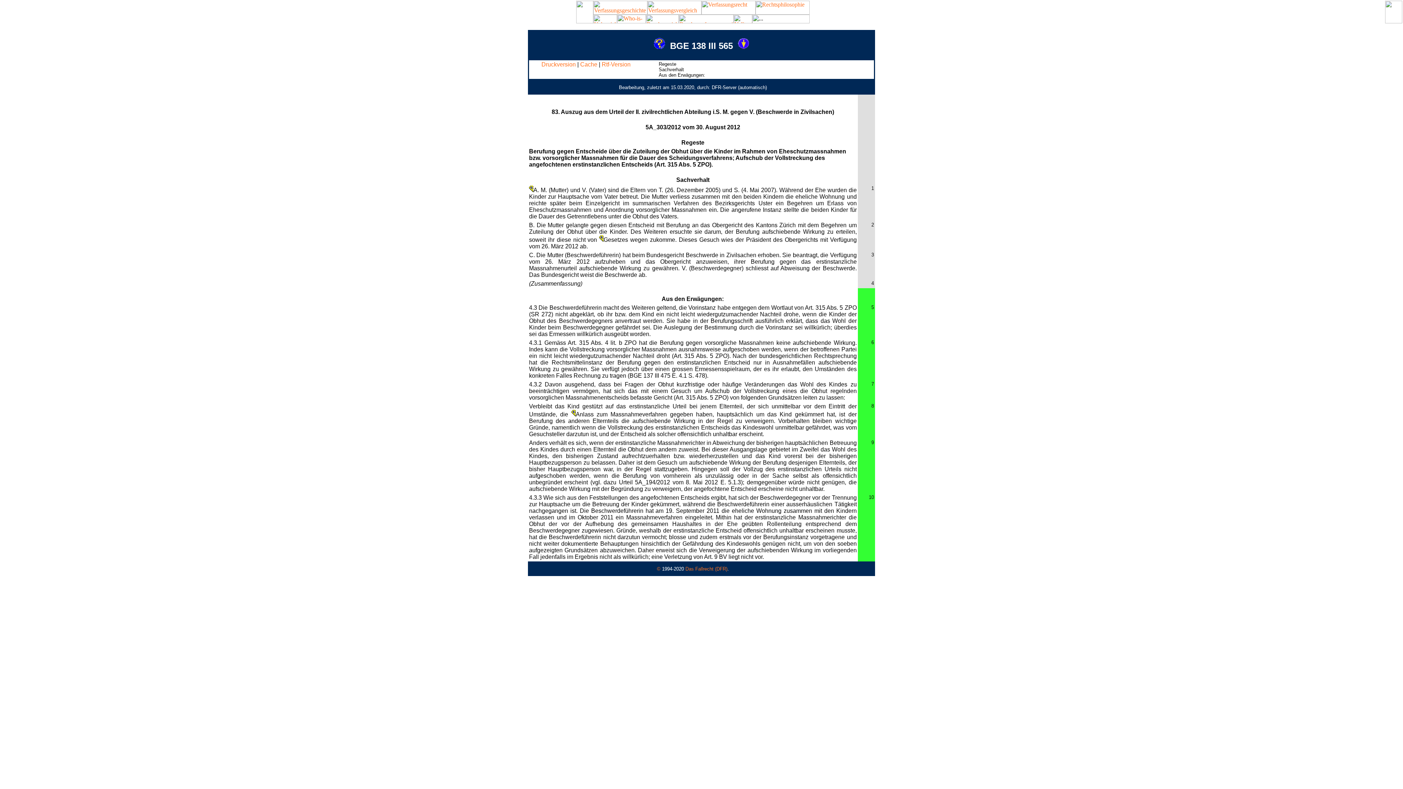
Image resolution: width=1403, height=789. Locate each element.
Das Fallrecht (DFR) (706, 569)
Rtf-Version (616, 64)
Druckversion (558, 64)
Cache (588, 64)
